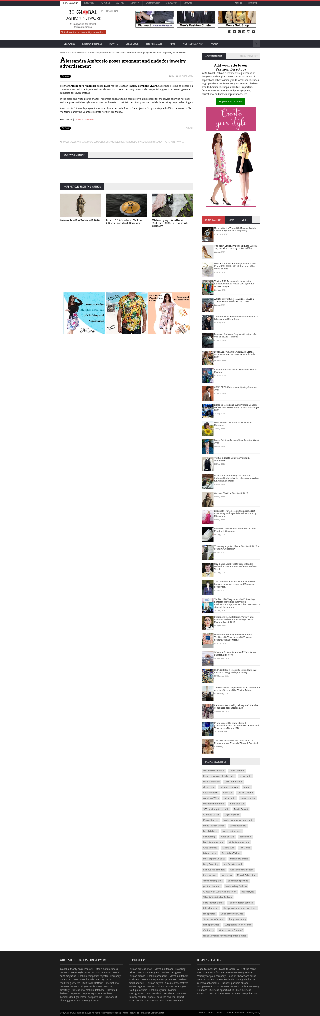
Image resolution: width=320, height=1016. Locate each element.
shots (172, 141)
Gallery (120, 3)
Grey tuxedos (210, 847)
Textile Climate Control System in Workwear (232, 459)
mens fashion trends (213, 825)
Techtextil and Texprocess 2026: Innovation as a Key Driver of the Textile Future (237, 689)
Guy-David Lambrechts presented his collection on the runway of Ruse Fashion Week (235, 566)
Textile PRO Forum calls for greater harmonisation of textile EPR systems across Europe (234, 284)
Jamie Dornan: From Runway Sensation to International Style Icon (236, 318)
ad (166, 141)
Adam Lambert (236, 770)
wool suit (227, 792)
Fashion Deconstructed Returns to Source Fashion (235, 371)
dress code (209, 787)
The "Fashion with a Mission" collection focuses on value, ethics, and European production (234, 584)
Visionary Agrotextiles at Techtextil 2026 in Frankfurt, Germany (170, 223)
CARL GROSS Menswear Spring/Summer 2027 (235, 388)
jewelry (142, 141)
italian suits (230, 798)
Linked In (243, 32)
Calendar (105, 3)
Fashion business (92, 44)
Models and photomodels (100, 52)
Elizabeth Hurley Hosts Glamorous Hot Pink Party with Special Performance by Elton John (235, 513)
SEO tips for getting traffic (216, 809)
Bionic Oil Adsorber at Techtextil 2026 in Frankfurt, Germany (126, 222)
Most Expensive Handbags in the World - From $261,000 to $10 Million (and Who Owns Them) (235, 266)
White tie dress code (239, 842)
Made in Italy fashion (236, 886)
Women (214, 44)
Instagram (248, 32)
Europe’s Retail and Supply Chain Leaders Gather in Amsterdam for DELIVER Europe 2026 (236, 407)
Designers (69, 44)
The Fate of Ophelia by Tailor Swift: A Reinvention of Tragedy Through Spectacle (236, 742)
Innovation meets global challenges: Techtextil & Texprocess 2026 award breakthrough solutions (233, 637)
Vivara (180, 141)
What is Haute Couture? (231, 930)
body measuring (237, 919)
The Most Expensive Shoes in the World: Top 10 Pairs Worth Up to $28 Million (235, 247)
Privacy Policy (253, 1012)
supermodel (111, 141)
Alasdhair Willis (211, 798)
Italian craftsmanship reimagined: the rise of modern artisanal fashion (236, 706)
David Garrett (241, 809)
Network (188, 3)
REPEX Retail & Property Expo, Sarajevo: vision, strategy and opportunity (235, 671)
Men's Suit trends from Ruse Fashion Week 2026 (236, 441)
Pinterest (239, 32)
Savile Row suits (238, 825)
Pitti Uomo (245, 847)
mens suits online (239, 858)
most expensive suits (214, 858)
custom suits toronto (213, 770)
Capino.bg (208, 930)
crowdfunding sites (213, 880)
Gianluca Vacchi (211, 814)
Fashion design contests (241, 902)
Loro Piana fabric (233, 781)
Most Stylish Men (193, 44)
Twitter (234, 32)
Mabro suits (228, 847)
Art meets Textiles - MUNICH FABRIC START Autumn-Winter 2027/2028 (234, 300)
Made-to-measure (207, 968)
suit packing (209, 836)
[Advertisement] (160, 255)
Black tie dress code (213, 842)
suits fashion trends (213, 902)
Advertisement (153, 3)
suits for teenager (229, 787)
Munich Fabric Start (246, 875)
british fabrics (210, 831)
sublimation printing (238, 880)
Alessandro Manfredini (242, 869)
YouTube (253, 32)
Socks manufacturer (213, 919)
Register (252, 3)
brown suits (246, 776)
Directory (89, 3)
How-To (114, 44)
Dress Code (132, 44)
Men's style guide (80, 972)
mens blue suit (237, 803)
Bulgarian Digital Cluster (152, 1012)
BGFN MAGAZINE (68, 52)
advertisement (155, 141)
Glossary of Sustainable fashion (219, 891)
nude (134, 141)
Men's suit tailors (163, 968)
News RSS (134, 1012)
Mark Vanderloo (211, 781)
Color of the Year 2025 (232, 913)
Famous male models (214, 869)
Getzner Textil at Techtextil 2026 (80, 220)
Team (219, 1012)
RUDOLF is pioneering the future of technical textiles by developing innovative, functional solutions (237, 478)
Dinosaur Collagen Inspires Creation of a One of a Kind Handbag (235, 335)
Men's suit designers (149, 972)
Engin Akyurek (232, 814)
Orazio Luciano (245, 792)
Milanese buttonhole (213, 803)
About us (134, 3)
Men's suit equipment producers (159, 979)
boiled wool (245, 836)
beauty (247, 787)
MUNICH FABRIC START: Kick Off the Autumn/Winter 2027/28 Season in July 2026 (234, 354)
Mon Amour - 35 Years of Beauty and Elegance (233, 424)
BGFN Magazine (70, 3)
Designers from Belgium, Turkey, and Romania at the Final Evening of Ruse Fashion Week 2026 (234, 619)
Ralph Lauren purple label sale (218, 776)
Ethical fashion (210, 908)
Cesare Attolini (210, 792)
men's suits (87, 968)
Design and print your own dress (240, 908)
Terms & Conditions (234, 1012)
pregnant (124, 141)
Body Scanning (210, 864)
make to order (248, 798)
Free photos (209, 913)
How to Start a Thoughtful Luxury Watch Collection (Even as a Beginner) (235, 229)
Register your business (230, 101)
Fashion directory (101, 972)
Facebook (229, 32)
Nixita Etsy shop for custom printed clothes (224, 935)
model (99, 141)
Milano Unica (209, 853)
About (211, 1012)
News (173, 44)
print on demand (211, 886)
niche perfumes (211, 924)
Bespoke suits (250, 993)
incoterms (227, 875)
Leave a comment (84, 119)
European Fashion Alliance (238, 924)
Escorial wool (209, 875)
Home (202, 1012)
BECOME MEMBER (248, 56)
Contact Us (171, 3)
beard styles (248, 891)
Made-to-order (227, 968)
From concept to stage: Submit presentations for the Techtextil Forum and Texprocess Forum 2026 (236, 725)
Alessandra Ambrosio (82, 141)
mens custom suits (231, 831)
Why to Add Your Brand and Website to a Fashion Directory (235, 653)
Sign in (238, 3)
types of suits (227, 836)
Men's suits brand (233, 864)
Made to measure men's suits (239, 820)
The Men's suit (154, 44)
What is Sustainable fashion (217, 897)
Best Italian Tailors (231, 853)
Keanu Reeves (210, 820)
